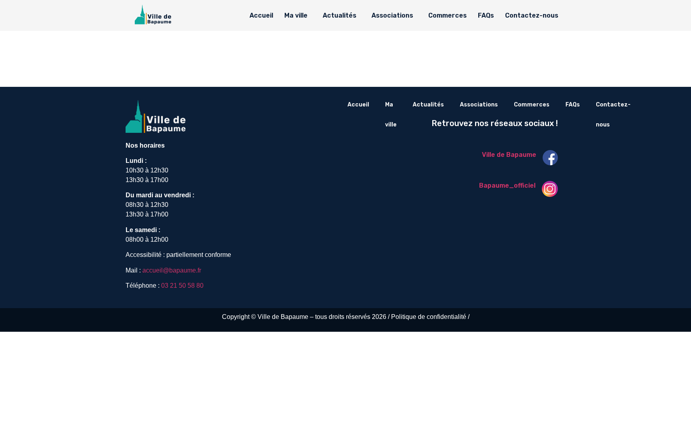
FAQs (486, 15)
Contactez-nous (531, 15)
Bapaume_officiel (507, 185)
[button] (298, 16)
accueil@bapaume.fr (171, 270)
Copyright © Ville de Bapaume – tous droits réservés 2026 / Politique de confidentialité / (345, 316)
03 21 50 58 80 (182, 285)
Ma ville (296, 15)
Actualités (339, 15)
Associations (392, 15)
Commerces (447, 15)
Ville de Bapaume (509, 154)
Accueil (261, 15)
